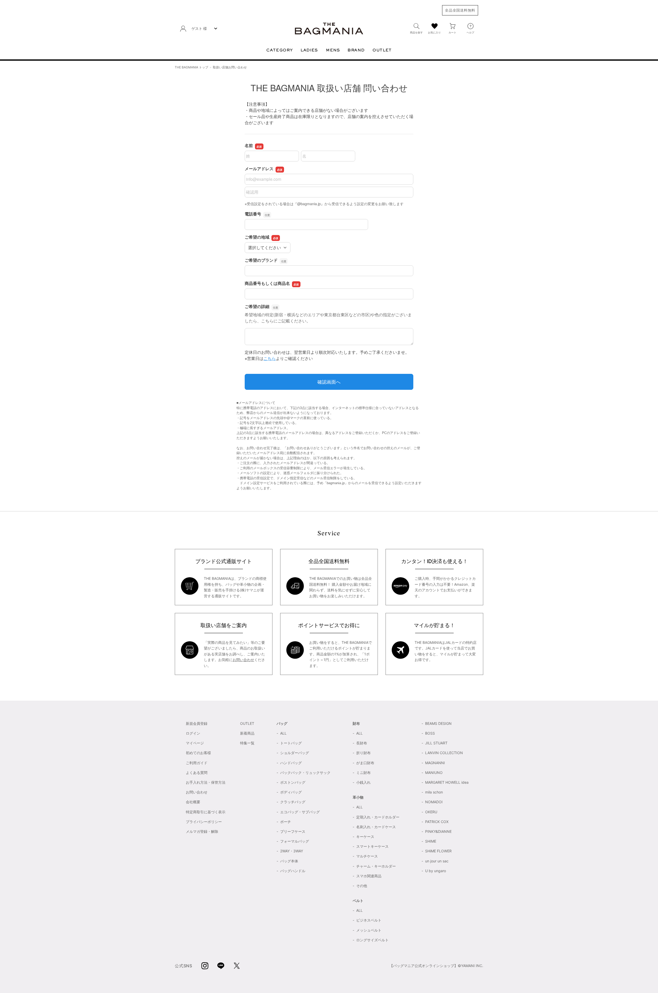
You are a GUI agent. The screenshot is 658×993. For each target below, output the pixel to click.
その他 (361, 885)
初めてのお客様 (198, 753)
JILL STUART (436, 743)
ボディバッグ (291, 792)
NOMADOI (434, 802)
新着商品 (247, 733)
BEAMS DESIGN (438, 723)
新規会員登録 (196, 723)
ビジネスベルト (368, 920)
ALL (283, 733)
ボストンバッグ (292, 782)
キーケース (365, 836)
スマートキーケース (372, 846)
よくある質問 (196, 772)
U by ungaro (435, 871)
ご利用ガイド (196, 763)
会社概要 (193, 802)
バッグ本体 (289, 861)
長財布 (361, 743)
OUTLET (247, 723)
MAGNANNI (435, 763)
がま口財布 (365, 763)
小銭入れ (363, 782)
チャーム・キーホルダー (376, 866)
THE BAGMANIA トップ (191, 67)
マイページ (195, 743)
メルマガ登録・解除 (202, 831)
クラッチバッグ (292, 802)
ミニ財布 (363, 772)
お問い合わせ (243, 659)
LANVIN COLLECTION (444, 753)
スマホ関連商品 (368, 876)
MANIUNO (434, 772)
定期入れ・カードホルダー (377, 817)
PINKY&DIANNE (438, 831)
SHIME (430, 841)
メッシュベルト (368, 930)
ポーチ (285, 821)
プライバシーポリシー (204, 821)
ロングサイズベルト (372, 940)
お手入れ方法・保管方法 (205, 782)
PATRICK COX (437, 821)
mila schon (434, 792)
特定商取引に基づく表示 (205, 812)
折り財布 (363, 753)
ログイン (193, 733)
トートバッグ (291, 743)
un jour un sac (437, 861)
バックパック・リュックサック (305, 772)
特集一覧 (247, 743)
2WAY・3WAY (291, 851)
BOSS (430, 733)
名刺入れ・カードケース (376, 827)
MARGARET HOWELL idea (447, 782)
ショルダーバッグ (294, 753)
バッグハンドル (292, 871)
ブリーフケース (292, 831)
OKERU (431, 812)
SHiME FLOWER (438, 851)
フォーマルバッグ (294, 841)
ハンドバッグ (291, 763)
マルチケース (367, 856)
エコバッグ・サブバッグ (300, 812)
